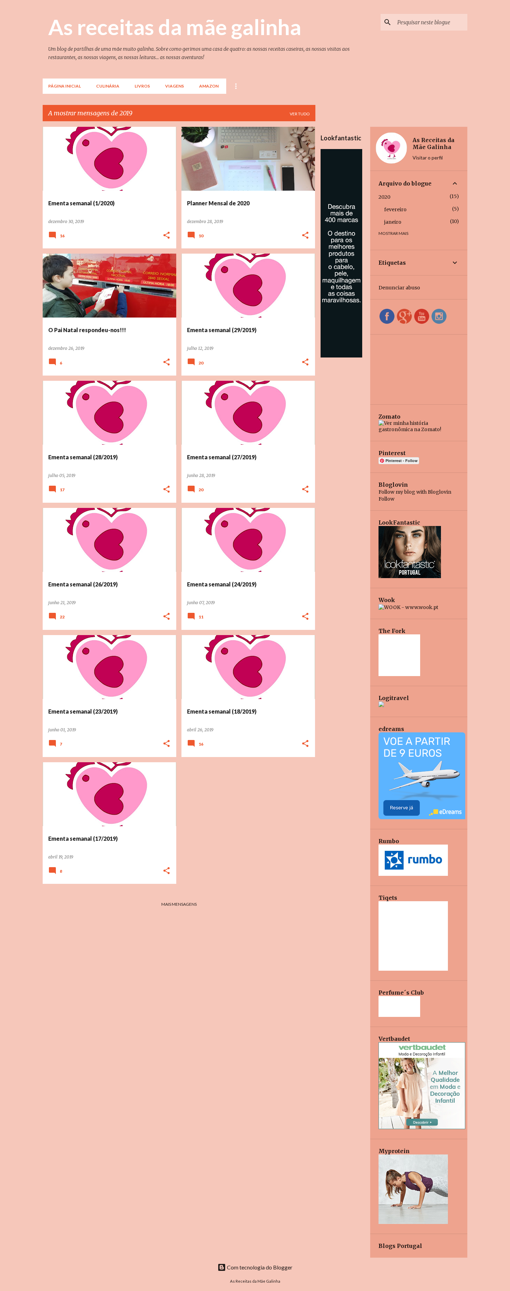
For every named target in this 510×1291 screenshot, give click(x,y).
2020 (384, 197)
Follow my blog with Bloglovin (415, 492)
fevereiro (395, 209)
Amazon (209, 86)
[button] (166, 235)
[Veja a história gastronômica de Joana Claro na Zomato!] (419, 429)
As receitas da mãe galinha (174, 27)
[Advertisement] (343, 463)
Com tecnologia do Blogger (259, 1267)
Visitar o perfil (428, 158)
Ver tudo (300, 113)
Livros (142, 86)
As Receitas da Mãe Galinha (433, 143)
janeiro (392, 222)
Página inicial (64, 86)
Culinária (107, 86)
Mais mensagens (179, 904)
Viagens (174, 86)
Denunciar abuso (399, 288)
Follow (386, 499)
